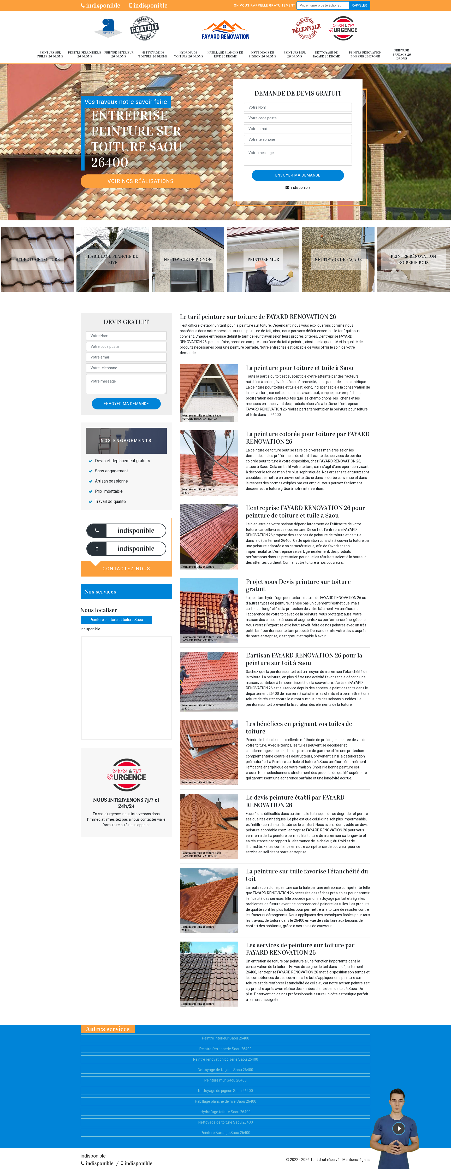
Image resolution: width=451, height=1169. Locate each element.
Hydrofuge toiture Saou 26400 (226, 1112)
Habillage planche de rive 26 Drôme (225, 54)
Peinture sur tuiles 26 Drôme (50, 54)
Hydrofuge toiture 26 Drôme (188, 54)
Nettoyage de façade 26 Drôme (326, 54)
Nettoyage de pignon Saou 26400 (225, 1091)
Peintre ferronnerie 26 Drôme (85, 54)
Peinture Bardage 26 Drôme (402, 54)
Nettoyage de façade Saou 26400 (225, 1070)
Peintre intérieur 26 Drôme (118, 54)
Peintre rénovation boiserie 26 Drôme (365, 54)
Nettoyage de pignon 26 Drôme (262, 54)
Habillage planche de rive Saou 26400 (225, 1101)
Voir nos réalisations (141, 181)
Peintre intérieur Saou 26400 (225, 1038)
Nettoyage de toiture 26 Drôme (153, 54)
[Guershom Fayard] (225, 28)
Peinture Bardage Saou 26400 (225, 1133)
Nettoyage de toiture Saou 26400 (225, 1122)
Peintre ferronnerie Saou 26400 (225, 1049)
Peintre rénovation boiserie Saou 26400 (225, 1059)
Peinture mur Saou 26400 (225, 1080)
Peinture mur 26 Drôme (295, 54)
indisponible (102, 5)
